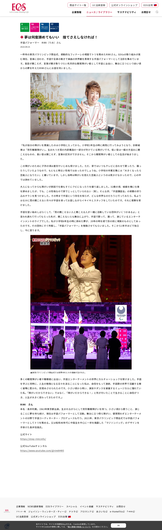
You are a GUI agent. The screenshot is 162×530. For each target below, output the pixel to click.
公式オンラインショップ (43, 516)
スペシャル (71, 506)
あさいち (100, 511)
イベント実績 (86, 506)
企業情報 (20, 506)
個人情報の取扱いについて (79, 526)
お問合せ (120, 506)
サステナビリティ (105, 506)
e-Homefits (116, 511)
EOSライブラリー (55, 506)
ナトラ (72, 511)
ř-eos (130, 511)
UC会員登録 (22, 516)
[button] (78, 5)
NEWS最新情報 (35, 506)
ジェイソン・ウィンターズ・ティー (46, 511)
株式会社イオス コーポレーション (19, 8)
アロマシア (86, 511)
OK (118, 525)
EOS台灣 (62, 516)
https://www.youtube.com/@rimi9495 (42, 450)
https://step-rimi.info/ (33, 438)
